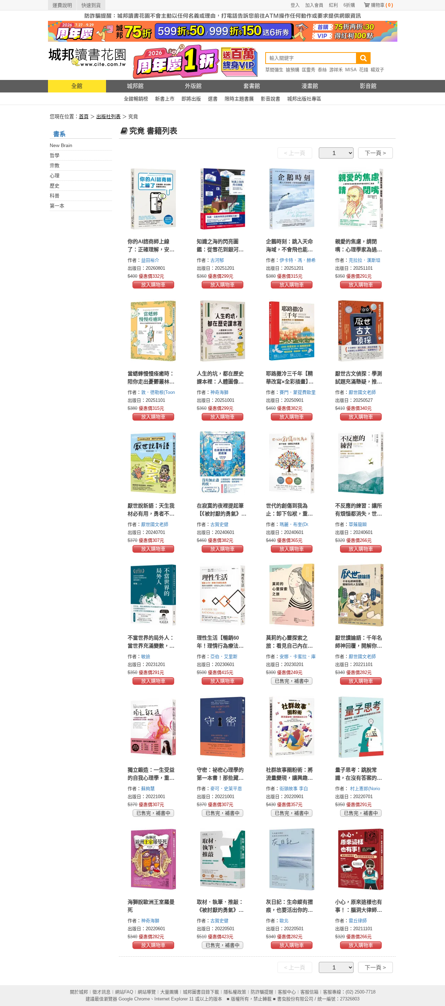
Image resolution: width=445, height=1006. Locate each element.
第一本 (57, 206)
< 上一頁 (294, 153)
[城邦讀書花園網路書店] (87, 61)
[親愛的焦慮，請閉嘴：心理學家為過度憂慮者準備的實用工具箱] (361, 198)
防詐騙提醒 (262, 992)
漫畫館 (309, 86)
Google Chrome (134, 998)
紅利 (333, 5)
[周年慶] (222, 31)
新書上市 (165, 99)
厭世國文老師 (363, 392)
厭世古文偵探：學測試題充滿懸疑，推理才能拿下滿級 (358, 381)
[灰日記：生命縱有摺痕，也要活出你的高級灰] (291, 859)
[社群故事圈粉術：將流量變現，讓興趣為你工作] (291, 727)
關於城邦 (79, 992)
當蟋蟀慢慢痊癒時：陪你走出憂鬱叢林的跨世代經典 (151, 381)
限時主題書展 (239, 99)
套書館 (251, 86)
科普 (54, 195)
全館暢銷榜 (136, 99)
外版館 (193, 86)
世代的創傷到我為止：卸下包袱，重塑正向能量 (289, 514)
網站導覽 (147, 992)
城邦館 (135, 86)
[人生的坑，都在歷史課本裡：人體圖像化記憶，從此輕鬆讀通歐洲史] (222, 331)
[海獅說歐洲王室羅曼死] (153, 859)
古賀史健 (220, 524)
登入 (295, 5)
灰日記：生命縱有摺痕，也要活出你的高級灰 (289, 910)
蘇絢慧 (148, 788)
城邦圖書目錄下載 (201, 992)
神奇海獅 (220, 392)
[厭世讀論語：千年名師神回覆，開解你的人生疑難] (361, 595)
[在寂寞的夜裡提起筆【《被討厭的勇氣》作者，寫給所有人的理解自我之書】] (222, 463)
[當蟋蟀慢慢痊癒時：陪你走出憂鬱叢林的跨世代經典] (153, 331)
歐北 (285, 920)
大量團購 (169, 992)
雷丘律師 (358, 920)
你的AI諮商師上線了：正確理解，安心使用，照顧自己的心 (151, 249)
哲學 (54, 155)
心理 (54, 175)
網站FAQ (124, 992)
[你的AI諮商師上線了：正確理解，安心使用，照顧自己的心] (153, 198)
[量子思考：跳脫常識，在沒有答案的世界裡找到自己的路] (361, 727)
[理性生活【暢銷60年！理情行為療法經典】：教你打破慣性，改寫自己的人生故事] (222, 595)
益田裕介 (151, 260)
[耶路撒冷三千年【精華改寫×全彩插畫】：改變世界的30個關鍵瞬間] (291, 331)
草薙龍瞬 (358, 524)
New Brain (61, 145)
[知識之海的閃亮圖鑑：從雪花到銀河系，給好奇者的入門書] (222, 198)
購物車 (382, 5)
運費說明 (62, 5)
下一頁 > (375, 153)
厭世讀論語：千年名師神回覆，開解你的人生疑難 (358, 646)
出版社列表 (108, 116)
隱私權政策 (235, 992)
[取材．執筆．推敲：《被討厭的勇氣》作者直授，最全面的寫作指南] (222, 859)
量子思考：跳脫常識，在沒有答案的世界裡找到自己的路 (358, 778)
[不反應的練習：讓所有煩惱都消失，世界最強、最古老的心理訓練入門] (361, 463)
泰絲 (322, 69)
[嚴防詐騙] (222, 15)
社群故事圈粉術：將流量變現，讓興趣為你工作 (289, 778)
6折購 (349, 5)
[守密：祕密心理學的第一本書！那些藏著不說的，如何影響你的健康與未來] (222, 727)
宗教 (54, 165)
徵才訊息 (101, 992)
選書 (213, 99)
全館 (76, 86)
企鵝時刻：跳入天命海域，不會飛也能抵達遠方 (289, 249)
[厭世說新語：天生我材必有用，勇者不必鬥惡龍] (153, 463)
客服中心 (287, 992)
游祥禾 (336, 69)
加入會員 (314, 5)
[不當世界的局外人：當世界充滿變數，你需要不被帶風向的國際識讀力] (153, 595)
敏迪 (146, 656)
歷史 (54, 185)
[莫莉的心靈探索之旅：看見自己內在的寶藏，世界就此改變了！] (291, 595)
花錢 (363, 69)
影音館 (368, 86)
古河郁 (217, 260)
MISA (351, 69)
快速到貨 (91, 5)
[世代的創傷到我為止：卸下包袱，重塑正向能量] (291, 463)
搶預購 (292, 69)
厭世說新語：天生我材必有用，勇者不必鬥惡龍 (151, 514)
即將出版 (191, 99)
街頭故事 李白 (294, 788)
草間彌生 (274, 69)
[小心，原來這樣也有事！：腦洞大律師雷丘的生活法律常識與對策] (361, 859)
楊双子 (377, 69)
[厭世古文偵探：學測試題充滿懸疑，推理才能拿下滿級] (361, 331)
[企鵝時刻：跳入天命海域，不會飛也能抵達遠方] (291, 198)
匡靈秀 (308, 69)
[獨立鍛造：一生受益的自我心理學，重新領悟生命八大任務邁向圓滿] (153, 727)
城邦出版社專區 (304, 99)
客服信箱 (309, 992)
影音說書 (270, 99)
